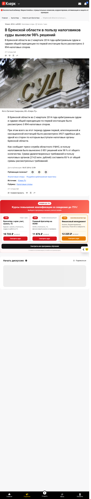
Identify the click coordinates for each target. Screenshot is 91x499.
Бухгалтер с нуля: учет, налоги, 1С (13, 222)
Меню (62, 496)
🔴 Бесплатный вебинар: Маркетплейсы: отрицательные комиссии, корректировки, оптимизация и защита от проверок (45, 11)
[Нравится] (10, 56)
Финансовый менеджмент (74, 221)
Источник (12, 180)
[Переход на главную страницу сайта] (9, 4)
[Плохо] (45, 172)
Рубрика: (12, 184)
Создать (45, 496)
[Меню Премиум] (19, 4)
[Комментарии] (6, 56)
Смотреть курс (15, 238)
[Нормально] (39, 172)
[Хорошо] (32, 172)
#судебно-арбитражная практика (41, 177)
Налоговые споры (28, 24)
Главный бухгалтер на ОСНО (42, 222)
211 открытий (13, 189)
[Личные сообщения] (80, 4)
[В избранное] (13, 56)
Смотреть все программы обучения (44, 246)
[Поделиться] (17, 56)
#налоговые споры (16, 177)
